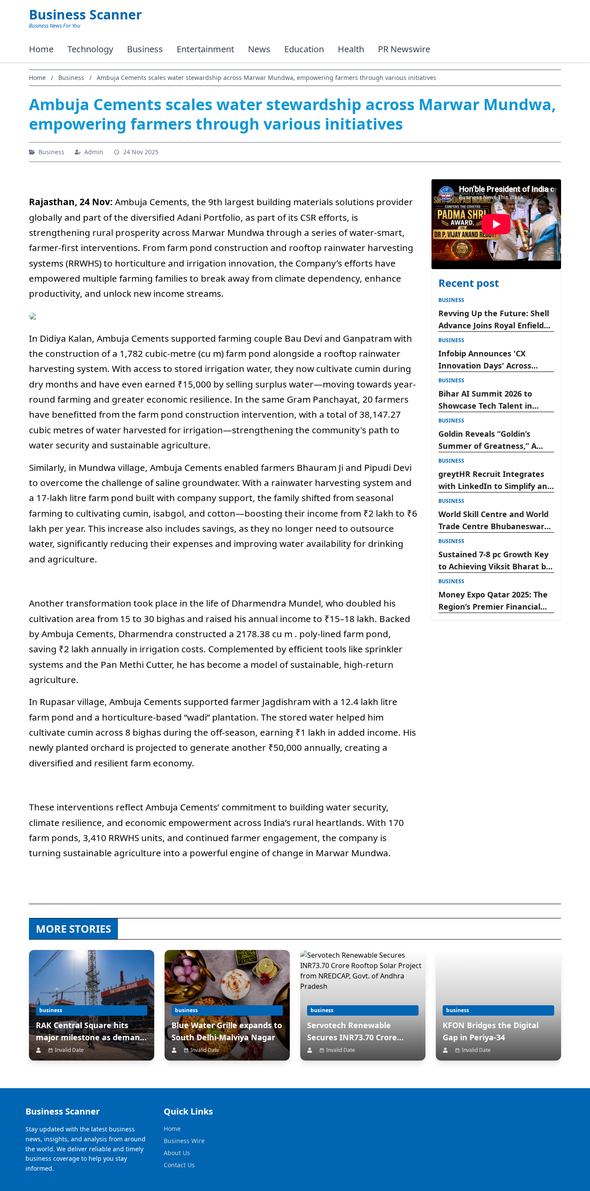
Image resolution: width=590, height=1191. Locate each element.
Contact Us (179, 1165)
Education (304, 49)
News (259, 49)
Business (145, 49)
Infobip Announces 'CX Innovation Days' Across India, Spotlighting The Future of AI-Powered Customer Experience (484, 360)
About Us (177, 1153)
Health (351, 49)
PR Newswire (404, 49)
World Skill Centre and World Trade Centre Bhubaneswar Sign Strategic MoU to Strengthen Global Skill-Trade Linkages (494, 520)
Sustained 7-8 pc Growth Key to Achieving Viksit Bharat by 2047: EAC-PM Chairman (494, 560)
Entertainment (205, 49)
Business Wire (184, 1141)
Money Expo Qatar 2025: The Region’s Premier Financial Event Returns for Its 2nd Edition (493, 601)
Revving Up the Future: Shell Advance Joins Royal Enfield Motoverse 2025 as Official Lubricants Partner (493, 319)
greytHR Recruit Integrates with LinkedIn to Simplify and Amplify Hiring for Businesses (495, 480)
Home (41, 49)
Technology (90, 49)
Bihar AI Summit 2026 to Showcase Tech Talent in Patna (485, 400)
